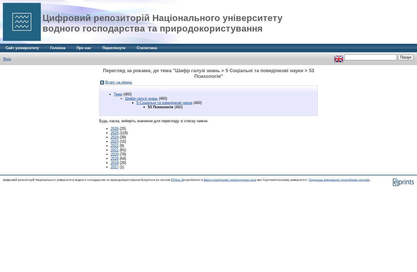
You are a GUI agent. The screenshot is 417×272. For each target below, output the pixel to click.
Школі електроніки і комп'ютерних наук (230, 179)
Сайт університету (22, 48)
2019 (115, 158)
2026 (115, 128)
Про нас (84, 48)
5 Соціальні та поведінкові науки (164, 103)
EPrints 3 (177, 179)
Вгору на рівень (118, 82)
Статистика (147, 48)
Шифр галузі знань (141, 98)
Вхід (7, 59)
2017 (115, 167)
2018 (115, 163)
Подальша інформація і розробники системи (339, 179)
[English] (338, 57)
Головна (57, 48)
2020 (115, 154)
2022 (115, 146)
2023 (115, 141)
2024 (115, 137)
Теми (118, 94)
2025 (115, 133)
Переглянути (113, 48)
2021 (115, 150)
